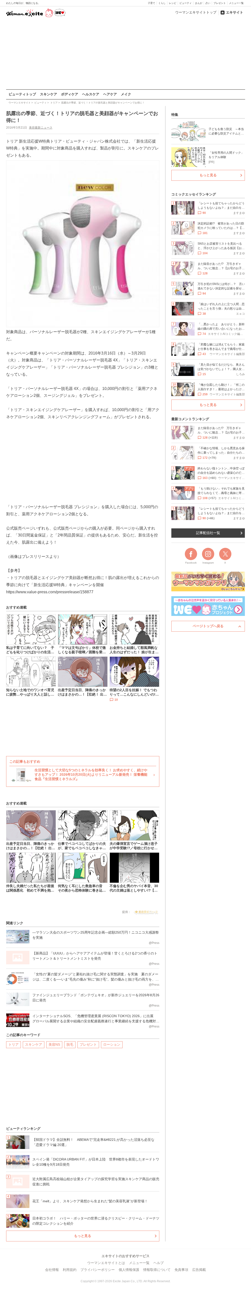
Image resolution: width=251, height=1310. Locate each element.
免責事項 (181, 1270)
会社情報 (52, 1270)
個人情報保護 (129, 1270)
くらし (162, 3)
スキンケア (48, 94)
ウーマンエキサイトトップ (195, 12)
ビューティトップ (22, 94)
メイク (126, 94)
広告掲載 (199, 1270)
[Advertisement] (125, 54)
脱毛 (69, 1044)
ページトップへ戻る (208, 626)
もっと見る (82, 1236)
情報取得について (157, 1270)
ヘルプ (158, 1263)
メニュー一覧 (236, 3)
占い (207, 3)
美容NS (54, 1044)
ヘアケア (110, 94)
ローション (111, 1044)
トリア (13, 1044)
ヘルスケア (90, 94)
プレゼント (219, 3)
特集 (174, 114)
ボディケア (69, 94)
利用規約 (69, 1270)
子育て (151, 3)
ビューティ (185, 3)
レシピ (172, 3)
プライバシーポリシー (97, 1270)
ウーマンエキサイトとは (106, 1263)
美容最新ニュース (40, 127)
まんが (198, 3)
